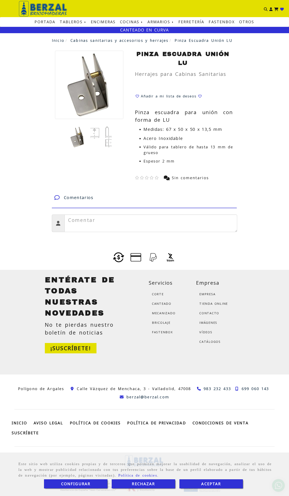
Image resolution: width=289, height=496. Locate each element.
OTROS (246, 21)
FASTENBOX (221, 21)
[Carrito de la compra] (276, 9)
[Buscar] (265, 9)
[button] (270, 9)
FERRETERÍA (191, 21)
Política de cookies (137, 475)
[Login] (282, 9)
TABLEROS (72, 21)
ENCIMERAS (103, 21)
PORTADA (44, 21)
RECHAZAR (143, 483)
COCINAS (130, 21)
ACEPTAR (211, 483)
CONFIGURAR (76, 483)
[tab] (144, 197)
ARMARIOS (159, 21)
